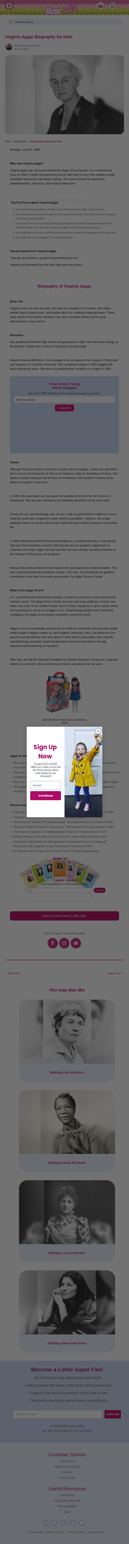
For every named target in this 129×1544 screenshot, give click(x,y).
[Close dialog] (98, 731)
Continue (45, 795)
